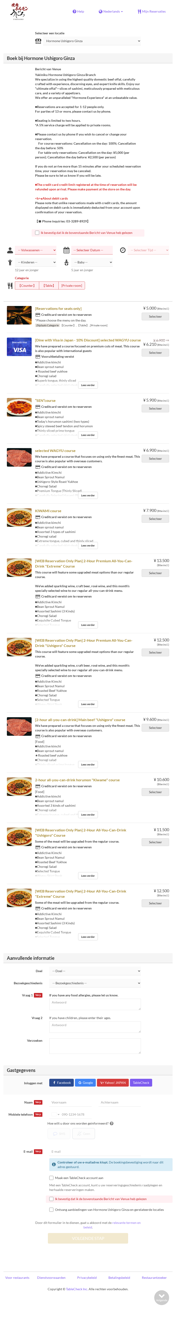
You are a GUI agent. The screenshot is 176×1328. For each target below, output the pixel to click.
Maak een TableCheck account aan (79, 1178)
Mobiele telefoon (24, 1114)
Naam (32, 1102)
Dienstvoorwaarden (51, 1277)
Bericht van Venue (48, 69)
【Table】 (49, 285)
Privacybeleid (87, 1277)
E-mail (32, 1151)
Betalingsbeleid (119, 1277)
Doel (39, 971)
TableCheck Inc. (77, 1289)
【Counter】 (27, 285)
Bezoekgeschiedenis (28, 983)
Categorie (22, 278)
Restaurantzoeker (154, 1277)
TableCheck (141, 1083)
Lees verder (88, 385)
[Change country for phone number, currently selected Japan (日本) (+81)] (55, 1114)
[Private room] (71, 285)
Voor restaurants (17, 1277)
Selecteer (155, 316)
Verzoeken (34, 1040)
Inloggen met (33, 1083)
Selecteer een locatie (49, 33)
